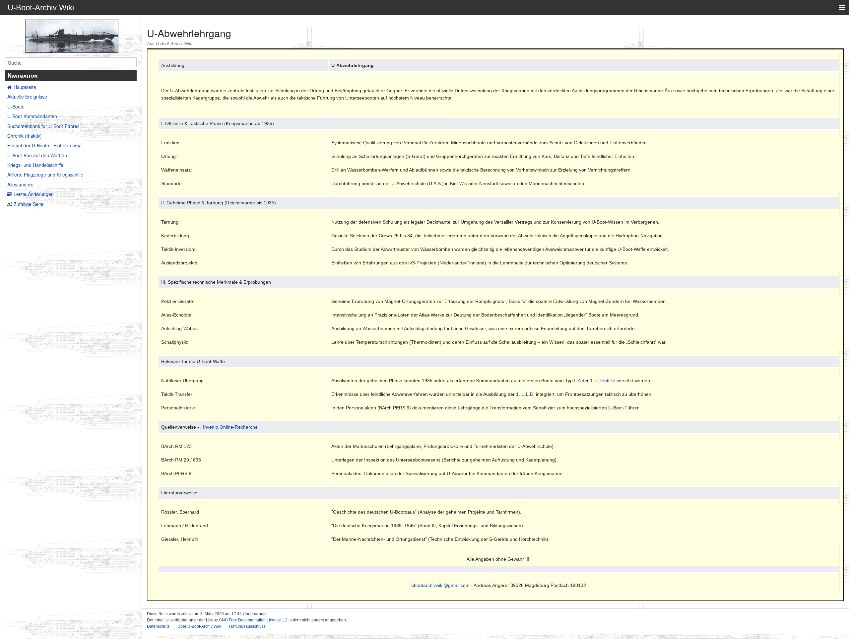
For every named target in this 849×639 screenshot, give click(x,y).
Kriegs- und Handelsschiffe (35, 165)
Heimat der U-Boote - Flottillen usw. (44, 145)
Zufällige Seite (28, 204)
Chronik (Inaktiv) (24, 135)
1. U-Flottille (602, 380)
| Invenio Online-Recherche (229, 427)
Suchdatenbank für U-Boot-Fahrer (43, 126)
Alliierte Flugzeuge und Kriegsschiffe (45, 174)
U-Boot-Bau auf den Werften (37, 155)
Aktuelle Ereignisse (27, 96)
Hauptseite (25, 87)
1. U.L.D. (525, 394)
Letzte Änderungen (34, 194)
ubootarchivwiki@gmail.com (440, 585)
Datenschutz (158, 626)
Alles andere (20, 184)
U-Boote (16, 106)
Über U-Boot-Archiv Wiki (199, 626)
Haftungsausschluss (247, 626)
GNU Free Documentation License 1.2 (253, 620)
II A (577, 380)
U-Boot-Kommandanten (32, 116)
